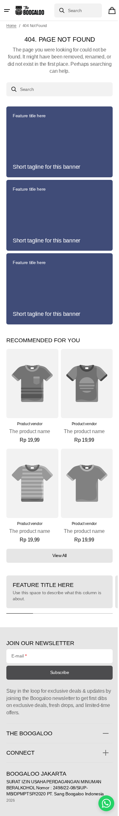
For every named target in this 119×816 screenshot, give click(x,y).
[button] (7, 10)
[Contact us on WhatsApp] (101, 803)
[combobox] (73, 10)
